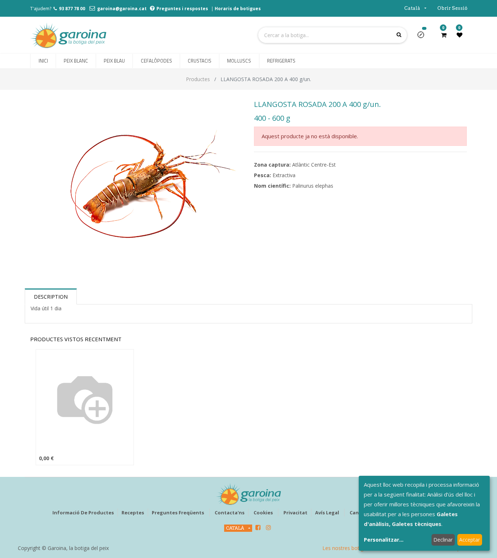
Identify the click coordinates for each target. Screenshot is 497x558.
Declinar (443, 539)
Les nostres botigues (347, 548)
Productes (198, 79)
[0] (444, 35)
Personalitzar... (383, 539)
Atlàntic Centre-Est (314, 164)
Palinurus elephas (312, 185)
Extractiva (284, 175)
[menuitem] (43, 61)
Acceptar (469, 539)
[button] (423, 37)
